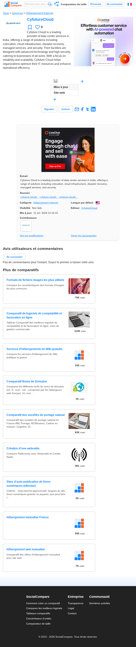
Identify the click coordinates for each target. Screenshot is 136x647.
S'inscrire (95, 4)
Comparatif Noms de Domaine (27, 381)
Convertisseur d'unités (38, 618)
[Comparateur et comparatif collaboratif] (13, 4)
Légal (71, 608)
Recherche (50, 4)
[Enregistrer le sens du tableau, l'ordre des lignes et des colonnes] (56, 81)
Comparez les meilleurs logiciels (44, 608)
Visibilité (25, 208)
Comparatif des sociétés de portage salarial (36, 414)
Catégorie (26, 202)
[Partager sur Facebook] (82, 109)
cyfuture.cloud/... (29, 197)
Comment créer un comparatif (43, 603)
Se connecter (115, 4)
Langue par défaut (82, 202)
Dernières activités (99, 603)
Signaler (49, 109)
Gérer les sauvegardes (84, 235)
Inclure (65, 109)
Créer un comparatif (56, 5)
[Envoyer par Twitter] (87, 109)
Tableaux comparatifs (38, 613)
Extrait (24, 176)
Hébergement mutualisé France (28, 517)
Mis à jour (26, 212)
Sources (25, 192)
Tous (6, 13)
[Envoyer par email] (76, 109)
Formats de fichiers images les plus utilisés (35, 279)
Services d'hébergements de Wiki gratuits (34, 349)
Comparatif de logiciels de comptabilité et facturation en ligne (34, 315)
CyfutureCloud (89, 208)
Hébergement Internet (39, 13)
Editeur (75, 208)
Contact (72, 613)
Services (17, 13)
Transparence (75, 603)
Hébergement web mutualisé (26, 549)
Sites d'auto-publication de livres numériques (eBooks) (28, 483)
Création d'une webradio (23, 448)
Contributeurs (28, 217)
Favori (29, 27)
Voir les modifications (31, 235)
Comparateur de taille (74, 4)
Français (130, 4)
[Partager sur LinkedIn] (93, 109)
